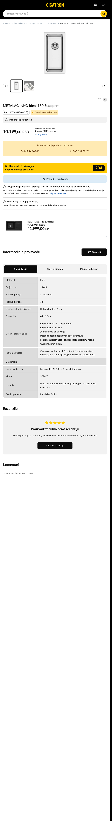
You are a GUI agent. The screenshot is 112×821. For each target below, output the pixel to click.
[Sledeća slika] (104, 86)
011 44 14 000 (31, 151)
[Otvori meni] (5, 5)
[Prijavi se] (95, 5)
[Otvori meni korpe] (103, 5)
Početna (6, 23)
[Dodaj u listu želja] (99, 100)
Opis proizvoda (55, 269)
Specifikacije (20, 269)
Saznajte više (41, 135)
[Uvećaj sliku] (54, 53)
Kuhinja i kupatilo (36, 23)
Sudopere (52, 23)
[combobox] (55, 13)
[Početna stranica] (55, 5)
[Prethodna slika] (5, 86)
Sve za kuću (19, 23)
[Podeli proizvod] (105, 100)
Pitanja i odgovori (89, 269)
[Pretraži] (103, 14)
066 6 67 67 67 (81, 151)
